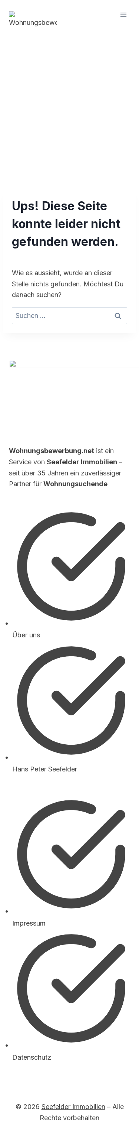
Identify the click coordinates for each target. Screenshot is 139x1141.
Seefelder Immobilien (73, 1107)
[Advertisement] (69, 103)
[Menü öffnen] (123, 14)
